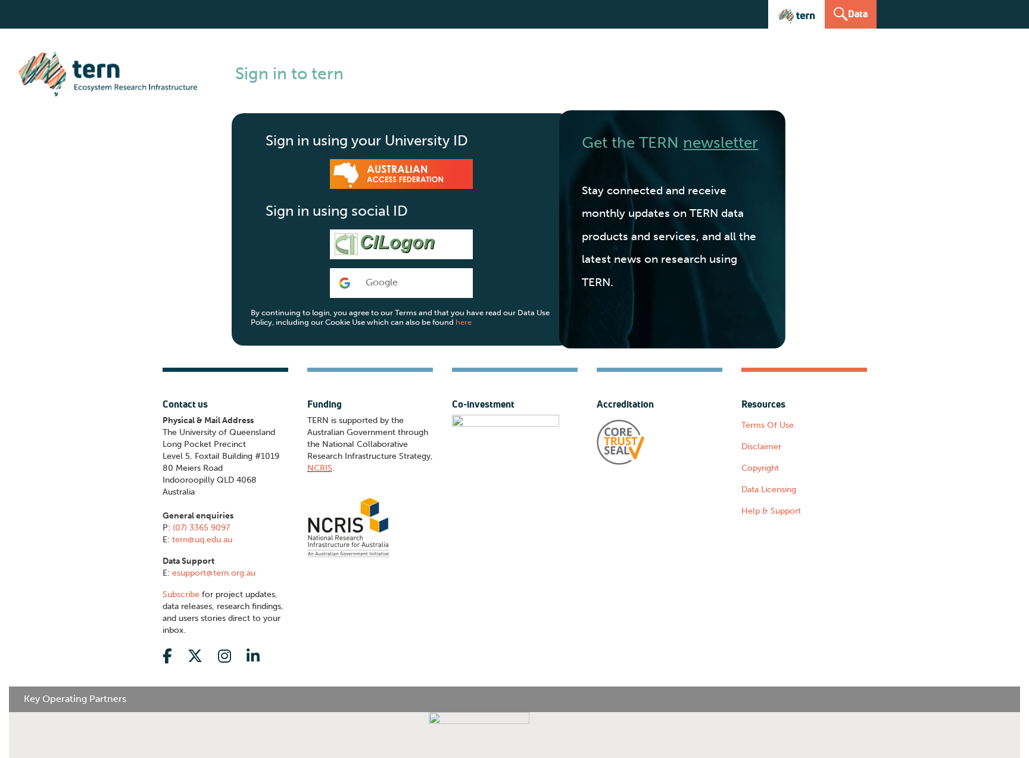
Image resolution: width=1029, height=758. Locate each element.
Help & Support (771, 511)
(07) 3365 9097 (201, 528)
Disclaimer (761, 447)
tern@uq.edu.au (202, 540)
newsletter (720, 142)
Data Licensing (768, 489)
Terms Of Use (767, 425)
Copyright (760, 468)
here (464, 322)
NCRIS (319, 468)
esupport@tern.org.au (213, 573)
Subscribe (181, 594)
